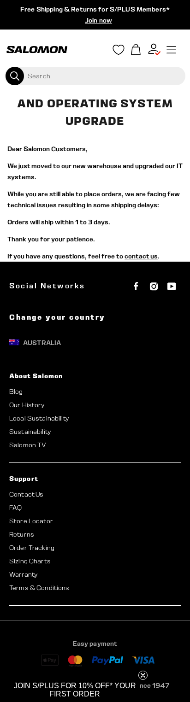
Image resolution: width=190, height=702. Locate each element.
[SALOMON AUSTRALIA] (37, 49)
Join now (98, 20)
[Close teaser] (143, 675)
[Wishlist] (118, 51)
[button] (74, 690)
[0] (136, 50)
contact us (141, 256)
